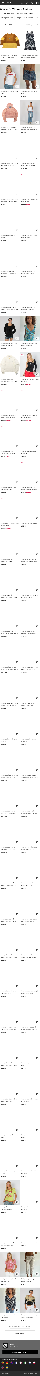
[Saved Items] (32, 2)
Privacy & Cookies (28, 1373)
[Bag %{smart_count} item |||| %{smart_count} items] (37, 2)
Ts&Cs (36, 1373)
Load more (20, 1333)
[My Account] (27, 2)
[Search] (22, 2)
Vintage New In (7, 17)
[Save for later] (17, 50)
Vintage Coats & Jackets (24, 17)
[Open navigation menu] (3, 2)
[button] (2, 1362)
